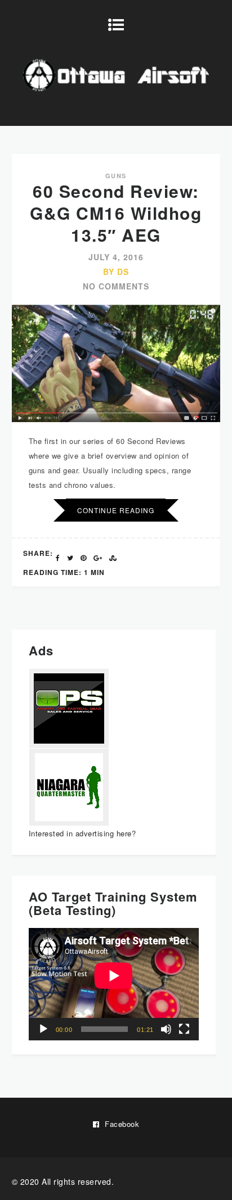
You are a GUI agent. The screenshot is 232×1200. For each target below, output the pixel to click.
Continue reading (115, 510)
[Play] (43, 1029)
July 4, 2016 (116, 256)
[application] (114, 984)
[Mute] (166, 1029)
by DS (116, 271)
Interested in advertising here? (82, 833)
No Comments (116, 286)
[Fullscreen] (184, 1029)
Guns (116, 175)
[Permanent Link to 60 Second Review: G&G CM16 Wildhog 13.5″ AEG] (116, 419)
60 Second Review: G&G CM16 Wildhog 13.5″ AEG (116, 213)
